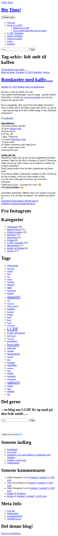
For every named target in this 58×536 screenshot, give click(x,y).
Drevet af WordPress (11, 533)
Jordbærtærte (13, 463)
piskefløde (12, 365)
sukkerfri (25, 203)
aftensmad (12, 265)
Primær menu (8, 17)
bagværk (10, 268)
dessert (11, 284)
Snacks (46, 72)
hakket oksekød (12, 306)
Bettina (21, 87)
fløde (9, 287)
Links (9, 41)
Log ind (11, 511)
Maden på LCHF (21, 28)
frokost (10, 293)
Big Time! (11, 9)
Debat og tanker (14, 38)
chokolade (10, 282)
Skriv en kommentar (34, 87)
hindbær (10, 312)
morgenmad (13, 353)
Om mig (11, 22)
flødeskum (11, 290)
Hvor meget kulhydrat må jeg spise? (30, 30)
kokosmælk (11, 325)
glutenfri (5, 201)
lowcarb (11, 203)
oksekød (10, 357)
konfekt (18, 201)
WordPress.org (14, 519)
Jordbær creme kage (16, 460)
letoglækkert (12, 341)
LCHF (25, 201)
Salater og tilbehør (15, 248)
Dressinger (12, 237)
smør (9, 371)
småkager (10, 368)
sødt (9, 389)
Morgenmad (13, 245)
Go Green (12, 452)
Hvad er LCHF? (15, 25)
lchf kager (10, 339)
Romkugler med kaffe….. (27, 79)
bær (8, 277)
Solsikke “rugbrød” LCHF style (32, 496)
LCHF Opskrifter (15, 33)
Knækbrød (12, 449)
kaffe (9, 317)
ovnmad (11, 362)
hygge (12, 201)
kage (9, 320)
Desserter (20, 72)
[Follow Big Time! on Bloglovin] (12, 435)
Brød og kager (8, 72)
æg (8, 394)
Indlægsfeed (13, 513)
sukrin (32, 203)
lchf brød (11, 336)
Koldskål (21, 493)
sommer (11, 376)
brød (9, 274)
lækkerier (11, 348)
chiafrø (9, 279)
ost (8, 359)
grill (8, 301)
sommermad (11, 379)
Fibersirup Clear (18, 139)
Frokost (10, 240)
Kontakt (11, 44)
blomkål (10, 271)
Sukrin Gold (15, 128)
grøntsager (10, 303)
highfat (11, 308)
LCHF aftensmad (16, 332)
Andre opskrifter (15, 36)
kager (9, 323)
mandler (10, 351)
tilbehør (10, 391)
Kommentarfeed (14, 516)
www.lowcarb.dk (31, 97)
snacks (18, 203)
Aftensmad (12, 227)
